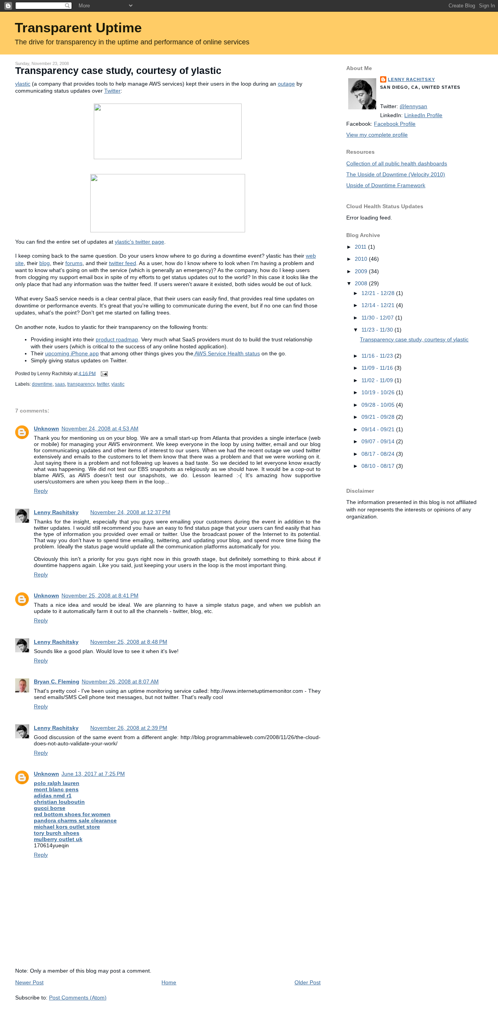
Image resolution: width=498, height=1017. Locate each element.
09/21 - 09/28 (378, 417)
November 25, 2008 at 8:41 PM (100, 595)
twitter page (139, 242)
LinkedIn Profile (423, 115)
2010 (362, 259)
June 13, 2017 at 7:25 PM (93, 774)
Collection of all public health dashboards (396, 163)
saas (60, 384)
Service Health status (227, 353)
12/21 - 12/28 (378, 293)
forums (73, 263)
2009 (362, 271)
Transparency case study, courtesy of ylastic (118, 70)
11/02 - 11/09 (378, 380)
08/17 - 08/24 (378, 454)
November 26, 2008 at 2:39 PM (128, 728)
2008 (362, 283)
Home (168, 982)
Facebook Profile (395, 124)
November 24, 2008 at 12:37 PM (130, 512)
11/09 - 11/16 (378, 368)
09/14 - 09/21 (378, 429)
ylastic (117, 384)
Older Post (308, 982)
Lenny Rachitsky (56, 512)
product (117, 339)
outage (286, 84)
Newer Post (29, 982)
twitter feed (122, 263)
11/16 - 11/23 (378, 356)
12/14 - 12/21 (378, 305)
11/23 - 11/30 (378, 330)
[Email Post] (103, 373)
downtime (42, 384)
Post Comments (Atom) (78, 997)
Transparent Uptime (78, 27)
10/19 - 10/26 (378, 392)
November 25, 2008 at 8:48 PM (128, 642)
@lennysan (413, 106)
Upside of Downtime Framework (385, 185)
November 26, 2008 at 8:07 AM (120, 681)
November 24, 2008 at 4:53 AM (100, 428)
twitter (103, 384)
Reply (41, 491)
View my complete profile (377, 135)
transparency (81, 384)
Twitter (112, 91)
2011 (361, 247)
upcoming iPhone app (72, 353)
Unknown (46, 428)
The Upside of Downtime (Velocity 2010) (395, 174)
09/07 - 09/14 (378, 441)
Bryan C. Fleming (56, 681)
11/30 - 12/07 (378, 317)
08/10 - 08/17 (378, 466)
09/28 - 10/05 (378, 405)
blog (44, 263)
